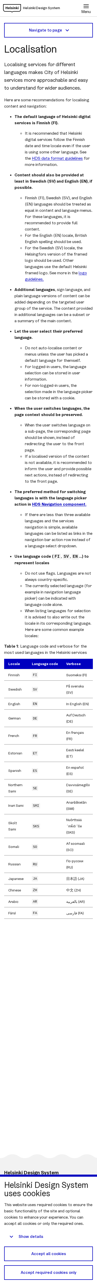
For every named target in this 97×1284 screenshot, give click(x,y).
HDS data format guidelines (57, 158)
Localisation (30, 48)
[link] (12, 8)
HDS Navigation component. (59, 504)
